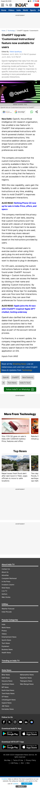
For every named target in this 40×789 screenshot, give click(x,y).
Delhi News (6, 678)
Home (3, 10)
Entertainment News (9, 637)
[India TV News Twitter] (36, 1)
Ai (3, 383)
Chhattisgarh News (9, 700)
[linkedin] (26, 722)
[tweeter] (9, 722)
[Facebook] (4, 722)
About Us (5, 572)
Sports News (6, 640)
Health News (6, 652)
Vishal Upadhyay (16, 52)
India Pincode (7, 612)
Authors (4, 594)
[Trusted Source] (19, 112)
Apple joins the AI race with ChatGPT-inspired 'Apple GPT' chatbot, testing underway (19, 309)
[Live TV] (36, 5)
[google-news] (31, 722)
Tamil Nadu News (8, 693)
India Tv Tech (25, 383)
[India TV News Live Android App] (10, 733)
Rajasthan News (26, 678)
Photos (4, 631)
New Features (27, 377)
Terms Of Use (18, 760)
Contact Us (6, 569)
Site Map (7, 760)
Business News (7, 649)
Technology (11, 30)
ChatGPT (15, 377)
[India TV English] (21, 5)
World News (6, 627)
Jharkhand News (8, 684)
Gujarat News (6, 703)
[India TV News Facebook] (34, 1)
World (25, 10)
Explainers (5, 646)
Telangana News (26, 681)
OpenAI (6, 377)
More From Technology (20, 414)
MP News (5, 687)
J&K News (5, 706)
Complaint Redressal (9, 578)
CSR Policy (14, 763)
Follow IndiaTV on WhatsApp (18, 389)
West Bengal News (27, 684)
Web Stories (6, 597)
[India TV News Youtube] (38, 1)
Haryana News (7, 681)
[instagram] (15, 722)
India (19, 10)
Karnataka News (8, 709)
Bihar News (6, 675)
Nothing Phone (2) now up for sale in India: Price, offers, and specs (19, 206)
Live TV (4, 591)
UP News (5, 696)
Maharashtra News (27, 675)
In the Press (6, 581)
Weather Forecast (8, 609)
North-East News (8, 690)
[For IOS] (29, 747)
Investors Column (8, 585)
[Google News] (7, 112)
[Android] (30, 1)
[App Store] (29, 733)
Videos (11, 10)
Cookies (4, 779)
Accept (27, 784)
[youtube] (20, 722)
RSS (28, 763)
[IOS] (28, 1)
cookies (15, 784)
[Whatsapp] (31, 111)
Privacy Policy (31, 760)
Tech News (12, 383)
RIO (22, 763)
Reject (21, 786)
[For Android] (10, 747)
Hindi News (6, 588)
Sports (33, 10)
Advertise (5, 575)
